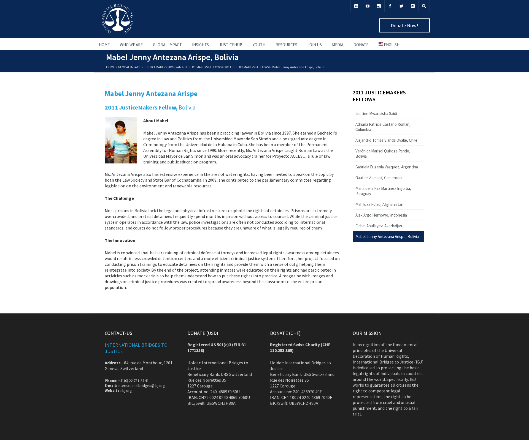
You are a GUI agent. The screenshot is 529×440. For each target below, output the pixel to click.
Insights (200, 44)
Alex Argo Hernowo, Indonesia (381, 215)
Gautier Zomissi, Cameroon (378, 177)
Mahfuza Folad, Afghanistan (379, 204)
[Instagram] (378, 6)
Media (337, 44)
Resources (286, 44)
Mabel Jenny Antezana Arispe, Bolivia (387, 236)
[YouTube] (367, 6)
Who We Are (131, 44)
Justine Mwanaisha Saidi (376, 113)
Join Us (314, 44)
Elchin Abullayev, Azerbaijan (378, 225)
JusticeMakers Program (163, 67)
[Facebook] (390, 6)
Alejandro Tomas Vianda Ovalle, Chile (386, 140)
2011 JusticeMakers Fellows (247, 67)
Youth (259, 44)
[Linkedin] (356, 6)
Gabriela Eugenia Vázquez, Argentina (386, 167)
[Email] (412, 6)
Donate (360, 44)
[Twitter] (401, 6)
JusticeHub (230, 44)
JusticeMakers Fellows (203, 67)
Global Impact (167, 44)
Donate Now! (404, 25)
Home (104, 44)
